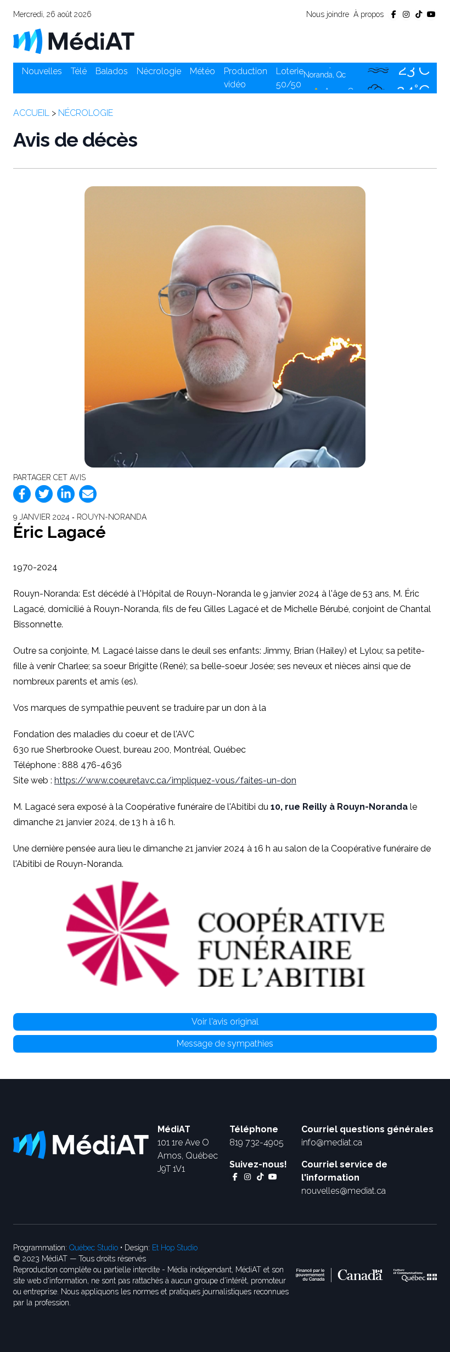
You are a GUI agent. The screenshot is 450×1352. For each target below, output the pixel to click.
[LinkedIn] (66, 494)
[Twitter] (44, 494)
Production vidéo (245, 78)
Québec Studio (93, 1247)
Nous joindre (327, 14)
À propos (368, 14)
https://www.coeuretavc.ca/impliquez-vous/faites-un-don (175, 780)
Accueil (31, 113)
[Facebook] (22, 494)
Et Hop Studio (175, 1247)
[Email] (88, 494)
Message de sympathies (225, 1043)
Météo (202, 71)
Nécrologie (159, 71)
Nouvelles (42, 71)
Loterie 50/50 (289, 78)
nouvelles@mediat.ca (343, 1191)
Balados (111, 71)
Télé (79, 71)
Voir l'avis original (225, 1021)
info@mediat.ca (331, 1142)
